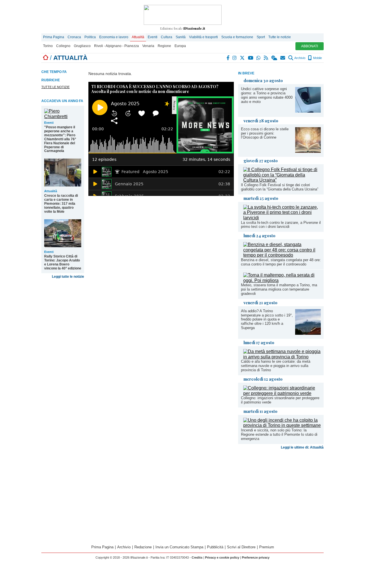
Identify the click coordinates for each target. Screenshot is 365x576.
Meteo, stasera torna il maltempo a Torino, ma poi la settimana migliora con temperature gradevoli (279, 289)
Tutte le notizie (279, 37)
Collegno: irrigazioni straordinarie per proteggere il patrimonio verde (280, 400)
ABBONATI (309, 46)
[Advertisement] (281, 496)
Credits (197, 557)
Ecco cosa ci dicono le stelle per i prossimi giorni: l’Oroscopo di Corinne (265, 133)
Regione (164, 46)
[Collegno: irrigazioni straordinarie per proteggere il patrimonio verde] (282, 393)
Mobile (317, 58)
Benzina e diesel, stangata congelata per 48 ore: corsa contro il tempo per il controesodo (281, 262)
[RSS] (266, 58)
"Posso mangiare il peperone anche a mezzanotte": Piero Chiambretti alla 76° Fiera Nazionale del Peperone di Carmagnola (60, 139)
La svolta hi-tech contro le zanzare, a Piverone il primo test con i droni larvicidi (281, 224)
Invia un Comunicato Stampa (179, 547)
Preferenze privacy (255, 557)
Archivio (299, 58)
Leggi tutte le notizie (68, 277)
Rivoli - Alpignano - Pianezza (116, 46)
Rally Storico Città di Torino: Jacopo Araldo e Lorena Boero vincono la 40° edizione (62, 262)
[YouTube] (251, 58)
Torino (48, 46)
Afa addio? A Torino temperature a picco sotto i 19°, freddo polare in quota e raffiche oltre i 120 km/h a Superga (267, 319)
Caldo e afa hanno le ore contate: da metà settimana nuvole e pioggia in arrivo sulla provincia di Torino (275, 365)
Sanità (181, 37)
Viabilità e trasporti (203, 37)
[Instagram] (234, 58)
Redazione (143, 547)
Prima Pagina (53, 37)
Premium (266, 547)
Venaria (148, 46)
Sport (261, 37)
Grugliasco (82, 46)
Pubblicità (215, 547)
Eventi (152, 37)
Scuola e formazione (237, 37)
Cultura (166, 37)
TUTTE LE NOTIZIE (55, 87)
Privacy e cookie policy (222, 557)
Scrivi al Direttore (241, 547)
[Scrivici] (283, 58)
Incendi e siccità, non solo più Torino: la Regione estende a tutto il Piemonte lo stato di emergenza (279, 434)
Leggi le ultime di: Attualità (302, 447)
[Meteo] (274, 58)
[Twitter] (242, 58)
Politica (90, 37)
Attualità (138, 37)
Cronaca (74, 37)
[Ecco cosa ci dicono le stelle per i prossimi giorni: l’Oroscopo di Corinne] (308, 151)
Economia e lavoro (113, 37)
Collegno (63, 46)
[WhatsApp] (258, 58)
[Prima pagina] (45, 57)
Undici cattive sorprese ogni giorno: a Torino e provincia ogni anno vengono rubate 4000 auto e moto (267, 95)
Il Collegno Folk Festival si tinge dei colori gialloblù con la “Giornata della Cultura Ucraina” (279, 187)
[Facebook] (228, 58)
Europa (180, 46)
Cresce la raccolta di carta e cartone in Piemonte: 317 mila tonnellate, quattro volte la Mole (61, 204)
